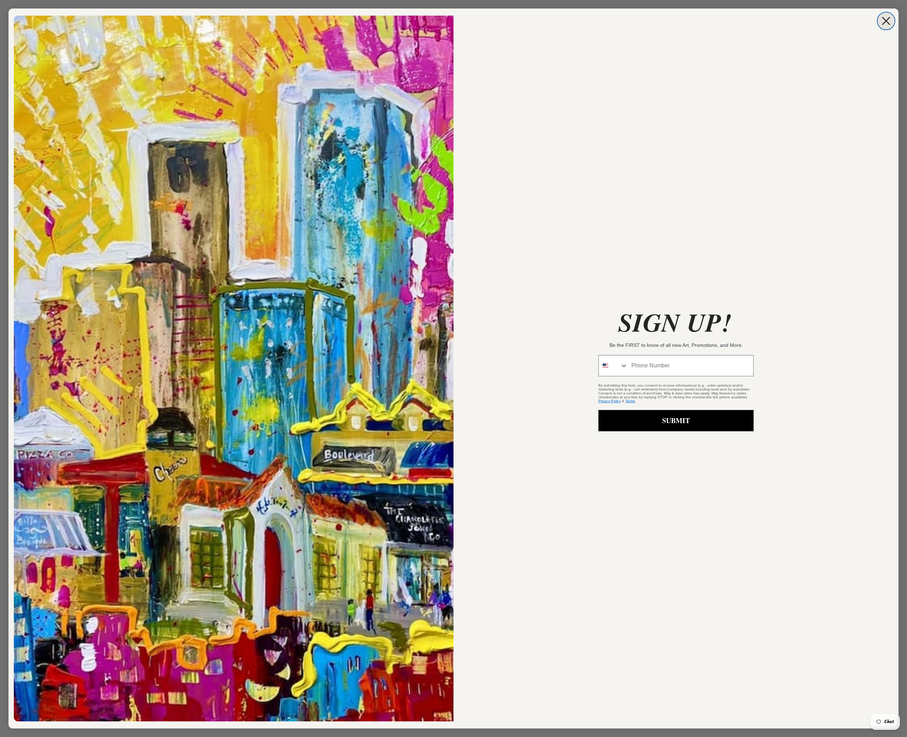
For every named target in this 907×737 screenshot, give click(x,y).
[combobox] (613, 365)
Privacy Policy (609, 401)
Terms (630, 401)
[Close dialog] (886, 21)
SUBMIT (676, 420)
